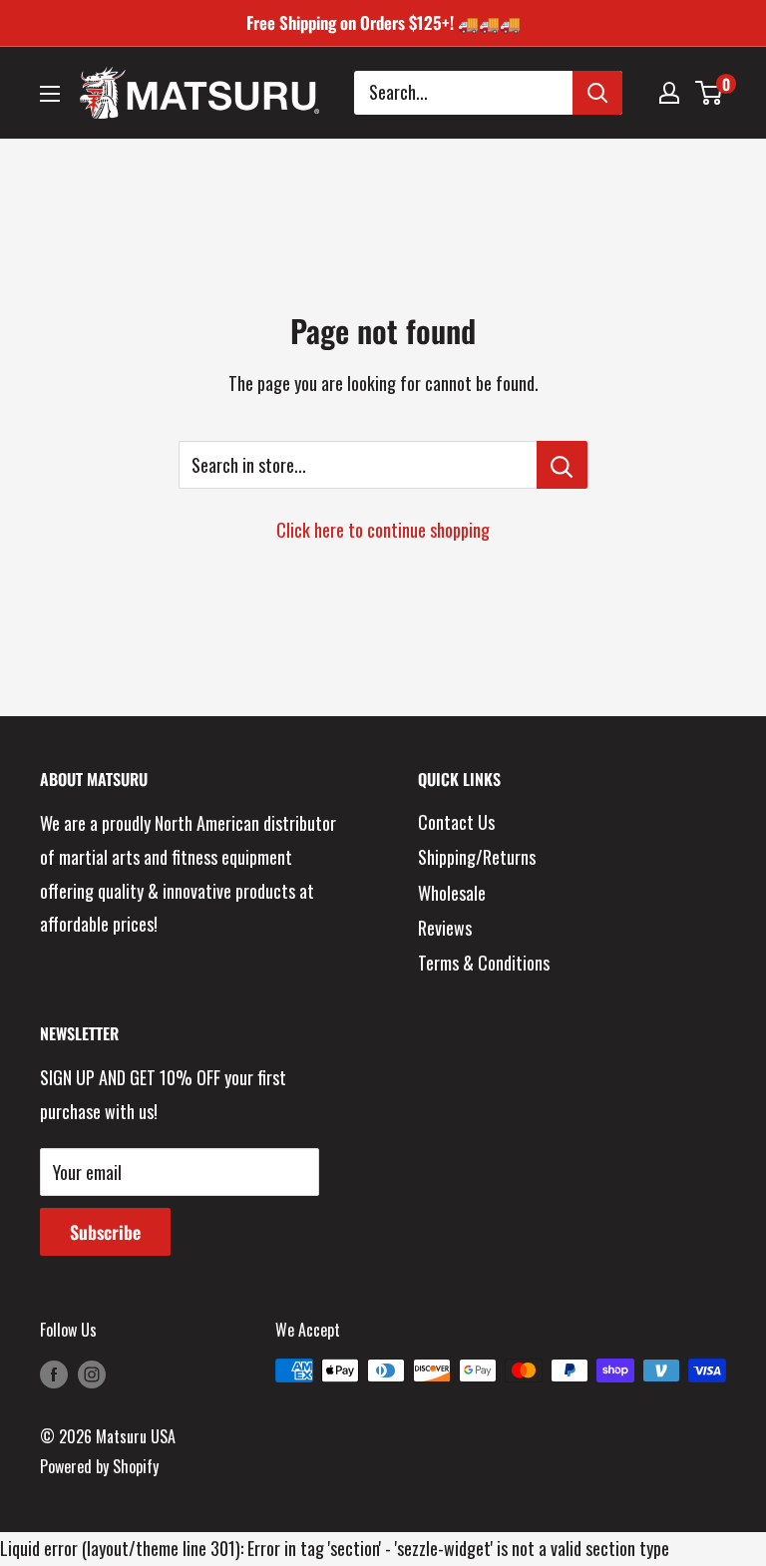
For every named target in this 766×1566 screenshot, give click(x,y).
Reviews (445, 928)
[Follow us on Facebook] (54, 1373)
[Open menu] (50, 94)
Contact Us (456, 822)
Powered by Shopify (99, 1466)
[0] (709, 93)
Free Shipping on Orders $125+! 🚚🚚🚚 (383, 22)
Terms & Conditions (484, 963)
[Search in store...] (562, 465)
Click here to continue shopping (383, 530)
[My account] (669, 93)
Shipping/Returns (477, 857)
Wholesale (452, 893)
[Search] (597, 93)
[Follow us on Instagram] (92, 1373)
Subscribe (105, 1232)
